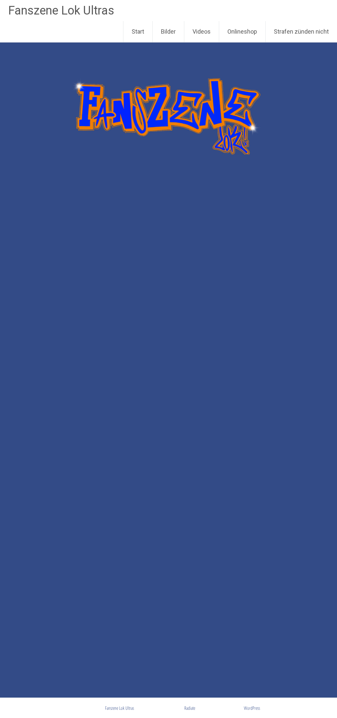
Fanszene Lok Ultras (61, 10)
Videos (202, 31)
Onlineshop (242, 31)
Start (138, 31)
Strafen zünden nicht (301, 31)
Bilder (168, 31)
